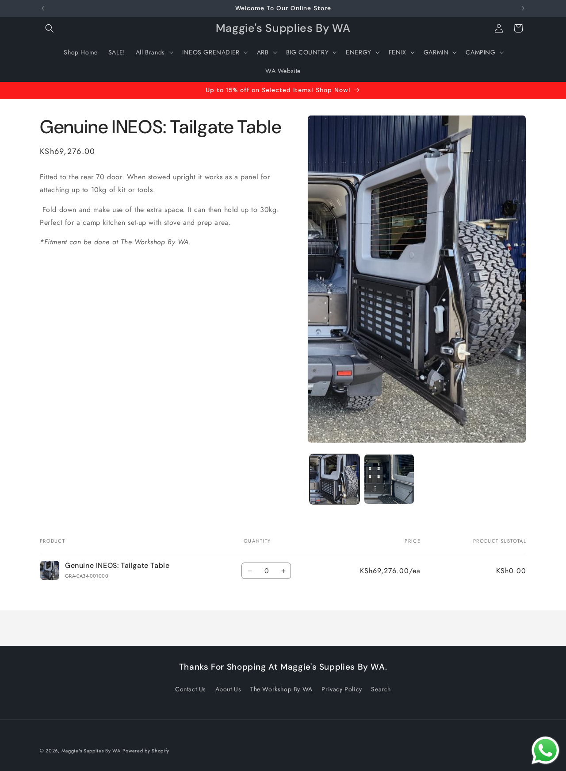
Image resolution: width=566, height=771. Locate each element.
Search (381, 689)
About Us (228, 689)
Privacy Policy (341, 689)
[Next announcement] (523, 8)
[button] (49, 28)
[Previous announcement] (43, 8)
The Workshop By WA (281, 689)
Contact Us (190, 689)
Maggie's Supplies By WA (91, 750)
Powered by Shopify (145, 750)
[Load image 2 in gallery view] (389, 479)
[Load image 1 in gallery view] (334, 479)
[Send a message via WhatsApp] (545, 750)
